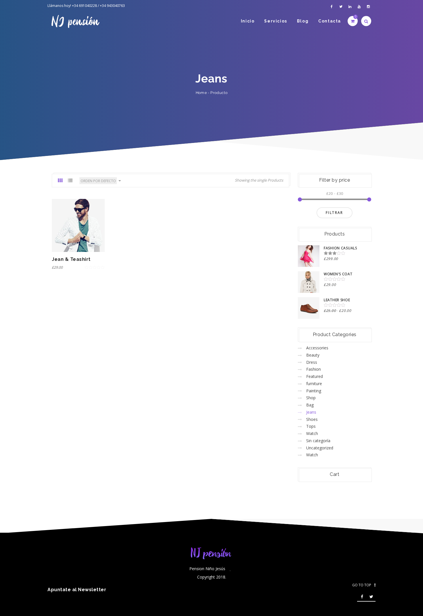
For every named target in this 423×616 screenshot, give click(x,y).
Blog (302, 21)
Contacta (329, 21)
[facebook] (331, 6)
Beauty (312, 355)
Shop (311, 397)
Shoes (312, 419)
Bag (310, 405)
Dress (311, 362)
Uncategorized (319, 448)
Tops (311, 426)
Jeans (311, 412)
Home (201, 93)
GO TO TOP (361, 585)
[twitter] (340, 6)
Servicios (275, 21)
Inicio (248, 21)
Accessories (317, 348)
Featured (314, 376)
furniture (314, 383)
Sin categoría (318, 440)
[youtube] (359, 6)
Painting (313, 390)
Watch (312, 433)
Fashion (313, 369)
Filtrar (334, 212)
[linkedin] (350, 6)
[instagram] (368, 6)
